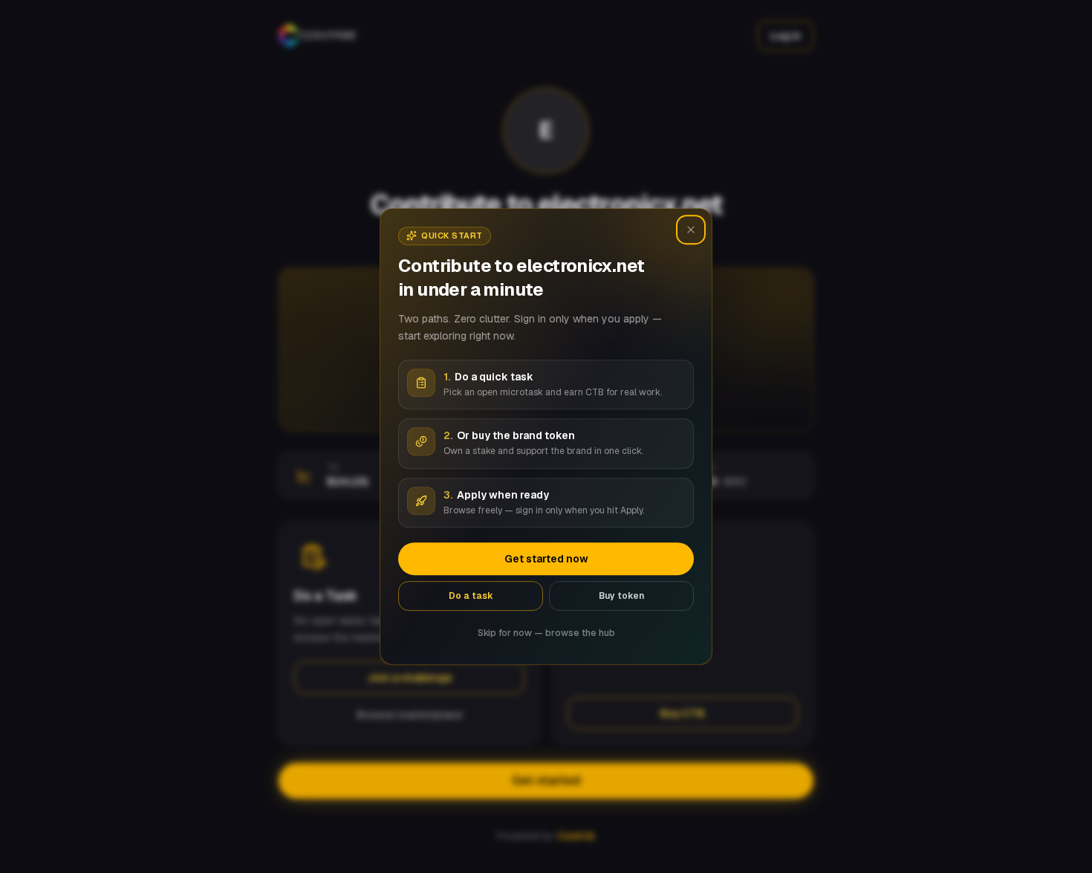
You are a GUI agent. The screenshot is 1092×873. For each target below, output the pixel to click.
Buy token (621, 596)
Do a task (471, 596)
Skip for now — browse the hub (546, 633)
